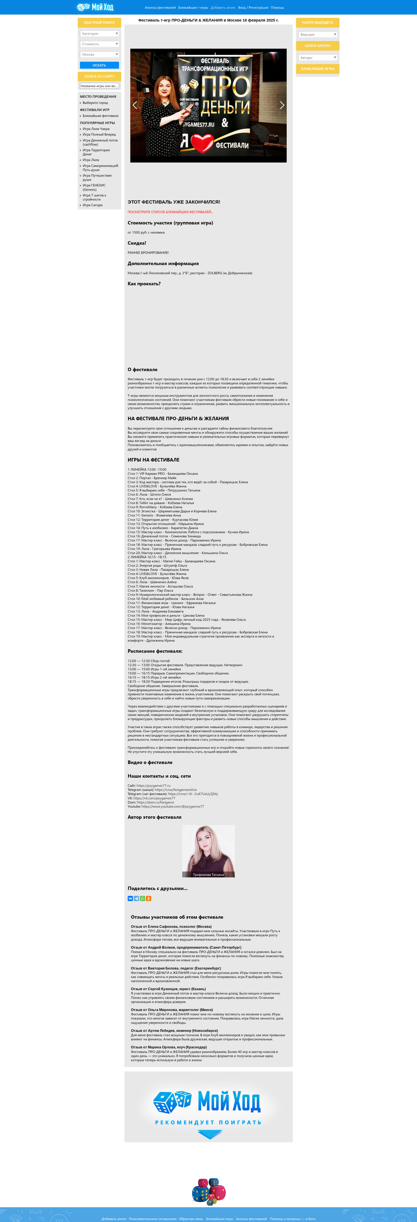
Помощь (277, 7)
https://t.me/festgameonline (176, 789)
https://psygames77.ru (153, 785)
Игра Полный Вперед (99, 134)
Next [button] (281, 105)
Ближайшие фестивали (100, 115)
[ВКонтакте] (130, 898)
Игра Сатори (93, 205)
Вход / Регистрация (253, 7)
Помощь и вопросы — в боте (292, 1218)
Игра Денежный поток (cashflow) (100, 142)
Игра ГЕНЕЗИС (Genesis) (94, 187)
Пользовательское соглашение (153, 1218)
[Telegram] (136, 898)
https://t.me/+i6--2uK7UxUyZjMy (193, 793)
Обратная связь (191, 1218)
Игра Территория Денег (96, 152)
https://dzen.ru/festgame (155, 802)
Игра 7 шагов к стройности (94, 197)
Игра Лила (91, 160)
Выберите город (95, 102)
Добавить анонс (223, 7)
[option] (208, 105)
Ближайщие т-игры (193, 7)
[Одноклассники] (148, 898)
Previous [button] (136, 105)
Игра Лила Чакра (96, 128)
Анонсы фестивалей (160, 7)
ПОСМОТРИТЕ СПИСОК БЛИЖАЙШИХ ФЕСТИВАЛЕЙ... (170, 211)
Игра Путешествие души (97, 177)
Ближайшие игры (219, 1218)
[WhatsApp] (142, 898)
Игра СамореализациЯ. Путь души (101, 167)
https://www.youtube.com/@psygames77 (173, 806)
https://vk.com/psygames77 (154, 798)
